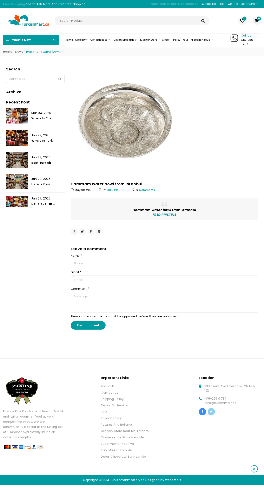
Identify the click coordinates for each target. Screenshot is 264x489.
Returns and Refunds (117, 425)
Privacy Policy (111, 418)
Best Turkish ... (42, 163)
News (19, 52)
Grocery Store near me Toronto (125, 431)
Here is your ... (42, 184)
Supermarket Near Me (117, 444)
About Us (107, 386)
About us (209, 4)
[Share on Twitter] (82, 231)
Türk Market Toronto (116, 450)
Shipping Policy (112, 399)
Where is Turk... (43, 141)
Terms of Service (114, 405)
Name (76, 256)
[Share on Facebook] (74, 231)
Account (248, 4)
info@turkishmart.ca (221, 403)
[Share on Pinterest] (99, 231)
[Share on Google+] (90, 231)
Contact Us (109, 392)
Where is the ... (43, 118)
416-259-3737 (215, 398)
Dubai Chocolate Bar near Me (123, 457)
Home (7, 52)
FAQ (104, 412)
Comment (80, 289)
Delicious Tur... (43, 204)
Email (76, 272)
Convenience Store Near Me (122, 437)
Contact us (229, 4)
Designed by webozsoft (163, 480)
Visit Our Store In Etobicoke (174, 4)
